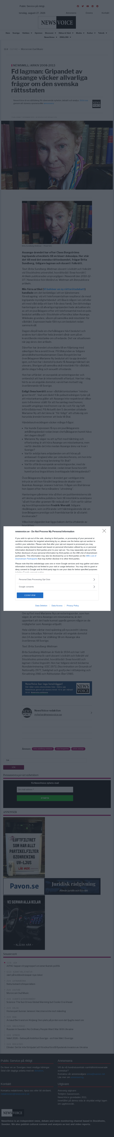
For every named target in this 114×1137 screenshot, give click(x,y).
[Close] (105, 531)
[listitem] (57, 579)
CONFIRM (30, 595)
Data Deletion (41, 605)
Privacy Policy (73, 605)
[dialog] (57, 568)
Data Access (57, 605)
